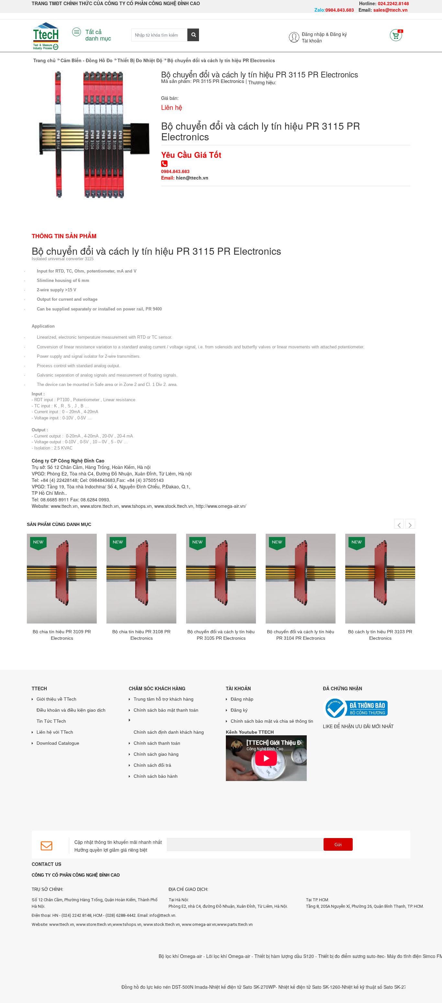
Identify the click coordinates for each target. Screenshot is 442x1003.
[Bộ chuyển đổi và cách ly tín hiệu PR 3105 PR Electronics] (221, 579)
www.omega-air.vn (199, 924)
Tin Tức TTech (51, 721)
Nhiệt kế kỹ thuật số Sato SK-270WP (363, 987)
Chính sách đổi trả (152, 765)
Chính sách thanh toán (157, 743)
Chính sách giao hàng (156, 754)
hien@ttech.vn (192, 177)
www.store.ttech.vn (99, 506)
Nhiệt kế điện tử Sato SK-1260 (293, 987)
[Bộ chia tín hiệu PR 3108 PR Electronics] (141, 579)
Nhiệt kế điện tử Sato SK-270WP (226, 987)
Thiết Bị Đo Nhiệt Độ (139, 60)
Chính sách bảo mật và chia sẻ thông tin (272, 721)
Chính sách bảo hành (156, 776)
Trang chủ (44, 60)
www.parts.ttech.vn (235, 924)
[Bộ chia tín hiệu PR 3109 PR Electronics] (62, 579)
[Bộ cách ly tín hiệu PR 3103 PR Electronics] (380, 579)
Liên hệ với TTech (55, 732)
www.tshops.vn (136, 506)
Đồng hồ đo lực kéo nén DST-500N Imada (148, 987)
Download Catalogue (58, 743)
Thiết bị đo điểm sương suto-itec (335, 956)
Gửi (338, 844)
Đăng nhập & (315, 34)
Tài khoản (312, 40)
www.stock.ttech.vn (173, 506)
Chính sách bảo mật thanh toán (166, 710)
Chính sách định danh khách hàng (169, 732)
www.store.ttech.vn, (94, 924)
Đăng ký (338, 34)
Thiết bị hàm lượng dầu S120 (268, 956)
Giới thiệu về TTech (56, 699)
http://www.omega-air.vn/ (221, 506)
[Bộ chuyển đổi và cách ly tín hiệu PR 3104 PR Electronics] (301, 579)
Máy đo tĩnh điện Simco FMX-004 (405, 956)
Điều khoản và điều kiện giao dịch (71, 710)
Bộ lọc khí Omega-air (164, 956)
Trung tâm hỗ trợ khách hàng (163, 699)
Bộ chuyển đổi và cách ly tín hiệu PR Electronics (221, 60)
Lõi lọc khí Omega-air (212, 956)
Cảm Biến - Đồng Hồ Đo (87, 60)
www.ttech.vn (64, 506)
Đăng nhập (242, 699)
